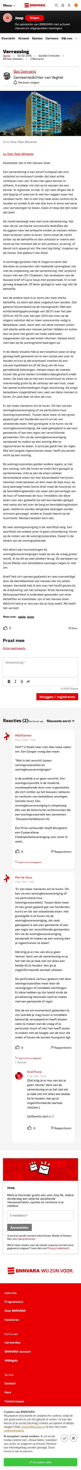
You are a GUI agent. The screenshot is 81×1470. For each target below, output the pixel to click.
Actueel (23, 38)
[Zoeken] (56, 5)
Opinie (6, 55)
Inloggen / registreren (57, 697)
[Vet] (9, 682)
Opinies (37, 38)
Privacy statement (58, 1248)
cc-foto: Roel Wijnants (18, 153)
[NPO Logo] (76, 5)
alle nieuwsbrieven (23, 1238)
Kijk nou (66, 38)
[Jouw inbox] (62, 5)
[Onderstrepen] (22, 682)
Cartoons (52, 38)
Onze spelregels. (14, 648)
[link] (7, 76)
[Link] (28, 682)
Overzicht (8, 38)
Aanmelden (19, 1227)
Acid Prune (34, 1071)
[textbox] (40, 667)
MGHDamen (23, 735)
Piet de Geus (23, 877)
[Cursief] (15, 682)
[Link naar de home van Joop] (7, 17)
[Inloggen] (69, 5)
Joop (19, 18)
